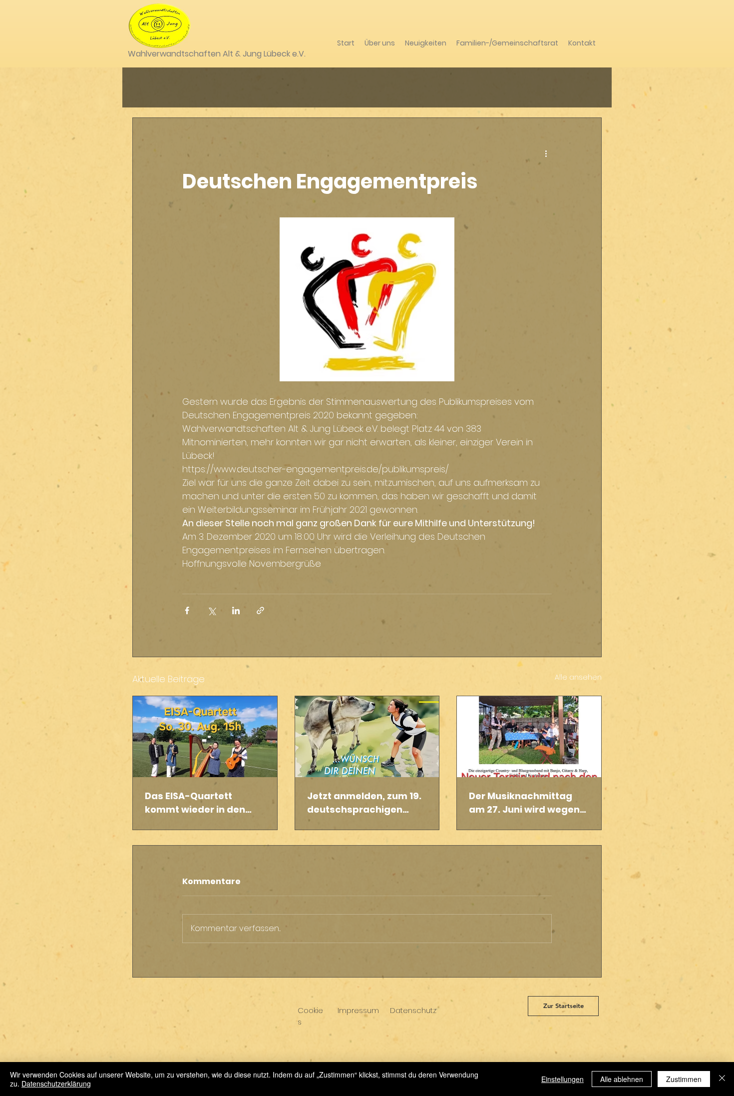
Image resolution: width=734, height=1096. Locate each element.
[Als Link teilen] (260, 610)
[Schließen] (722, 1079)
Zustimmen (684, 1079)
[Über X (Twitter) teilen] (211, 610)
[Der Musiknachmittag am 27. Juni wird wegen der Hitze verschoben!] (529, 736)
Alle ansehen (578, 677)
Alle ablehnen (621, 1079)
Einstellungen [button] (562, 1079)
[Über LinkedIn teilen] (236, 610)
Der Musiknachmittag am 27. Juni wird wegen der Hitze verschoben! (524, 803)
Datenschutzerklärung (56, 1084)
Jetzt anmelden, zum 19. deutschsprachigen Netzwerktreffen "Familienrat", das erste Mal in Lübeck (364, 803)
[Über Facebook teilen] (187, 610)
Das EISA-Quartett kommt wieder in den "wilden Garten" (195, 803)
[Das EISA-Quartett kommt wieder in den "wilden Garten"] (205, 736)
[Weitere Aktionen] (546, 154)
